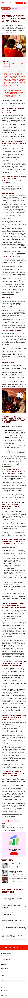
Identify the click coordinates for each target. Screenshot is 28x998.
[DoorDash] (3, 2)
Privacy (2, 987)
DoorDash (5, 995)
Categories (14, 8)
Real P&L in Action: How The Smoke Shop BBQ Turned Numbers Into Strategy (14, 89)
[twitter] (2, 960)
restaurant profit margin (7, 464)
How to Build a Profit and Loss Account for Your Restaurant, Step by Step (14, 83)
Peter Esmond (9, 825)
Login (13, 2)
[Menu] (25, 3)
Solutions (3, 964)
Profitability (4, 821)
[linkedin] (5, 816)
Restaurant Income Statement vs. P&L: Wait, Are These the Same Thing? (14, 77)
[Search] (10, 3)
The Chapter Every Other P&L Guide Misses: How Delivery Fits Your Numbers (14, 86)
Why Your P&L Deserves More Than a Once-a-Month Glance (13, 67)
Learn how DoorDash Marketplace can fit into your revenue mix (14, 96)
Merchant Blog (5, 8)
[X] (8, 816)
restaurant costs (21, 253)
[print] (14, 816)
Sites (2, 975)
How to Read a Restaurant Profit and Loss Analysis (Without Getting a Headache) (14, 80)
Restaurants (17, 821)
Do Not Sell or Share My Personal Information (11, 993)
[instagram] (7, 960)
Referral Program (5, 990)
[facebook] (10, 816)
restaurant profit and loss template (14, 592)
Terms (2, 985)
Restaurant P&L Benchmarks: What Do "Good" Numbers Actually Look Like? (13, 73)
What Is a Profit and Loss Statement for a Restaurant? (14, 64)
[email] (12, 816)
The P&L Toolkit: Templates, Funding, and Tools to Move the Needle (14, 92)
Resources (4, 972)
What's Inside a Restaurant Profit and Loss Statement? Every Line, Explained (14, 70)
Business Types (5, 968)
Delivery (11, 821)
